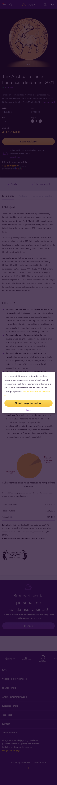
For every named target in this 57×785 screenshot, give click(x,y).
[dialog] (28, 392)
